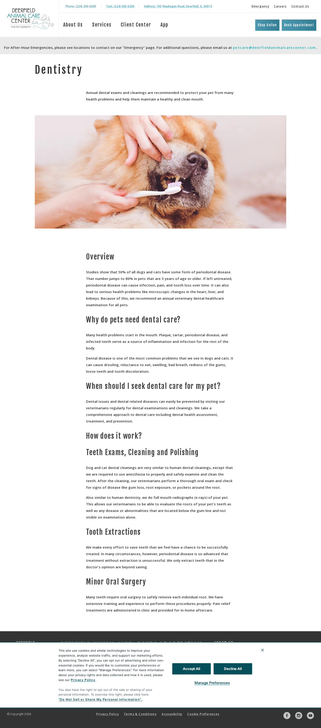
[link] (30, 18)
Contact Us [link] (300, 6)
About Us (73, 25)
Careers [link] (280, 6)
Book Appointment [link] (299, 25)
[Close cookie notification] (262, 650)
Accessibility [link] (172, 714)
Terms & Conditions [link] (140, 714)
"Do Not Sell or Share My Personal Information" (100, 699)
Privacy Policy (83, 680)
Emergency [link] (261, 6)
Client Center (136, 25)
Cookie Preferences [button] (203, 714)
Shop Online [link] (267, 25)
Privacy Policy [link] (107, 714)
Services (101, 25)
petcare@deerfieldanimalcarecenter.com (274, 47)
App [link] (164, 25)
